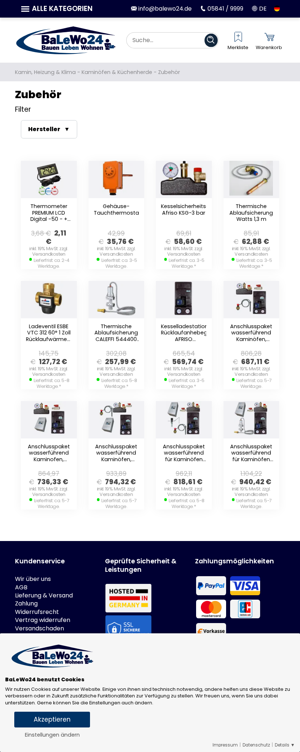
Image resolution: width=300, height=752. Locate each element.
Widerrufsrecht (37, 612)
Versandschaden (39, 629)
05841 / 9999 (224, 8)
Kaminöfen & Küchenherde (117, 72)
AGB (21, 588)
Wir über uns (33, 579)
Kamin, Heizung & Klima (45, 72)
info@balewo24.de (164, 8)
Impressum (225, 745)
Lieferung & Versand (44, 596)
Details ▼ (285, 745)
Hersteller (44, 129)
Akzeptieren (52, 719)
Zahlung (26, 604)
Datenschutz (256, 745)
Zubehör (169, 72)
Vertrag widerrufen (42, 620)
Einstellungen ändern (52, 734)
